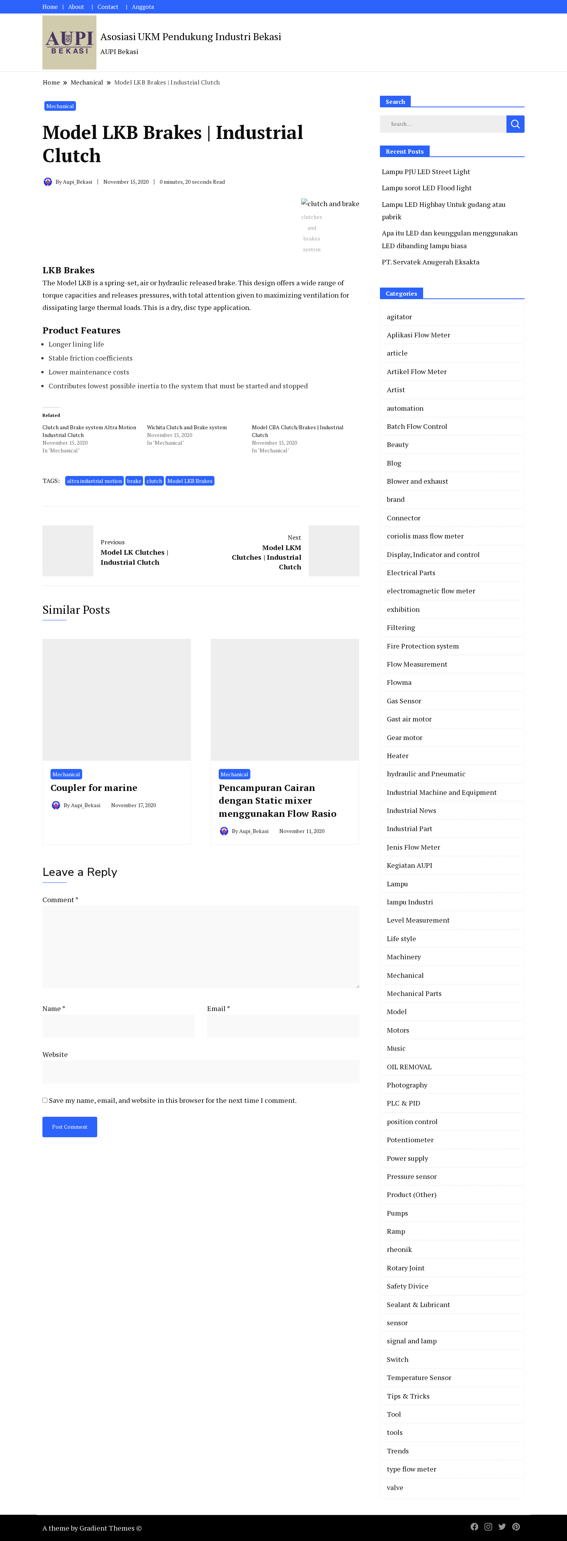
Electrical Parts (411, 572)
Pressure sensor (412, 1176)
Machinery (404, 956)
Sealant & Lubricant (418, 1304)
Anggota (143, 6)
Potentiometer (410, 1139)
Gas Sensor (404, 700)
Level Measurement (418, 920)
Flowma (399, 682)
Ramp (396, 1231)
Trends (398, 1450)
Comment (60, 899)
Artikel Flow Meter (417, 371)
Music (396, 1048)
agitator (399, 316)
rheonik (399, 1249)
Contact (108, 6)
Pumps (397, 1213)
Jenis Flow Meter (413, 847)
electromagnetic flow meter (431, 590)
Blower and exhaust (417, 481)
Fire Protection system (423, 645)
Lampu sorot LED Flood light (427, 187)
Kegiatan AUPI (409, 865)
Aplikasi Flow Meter (418, 334)
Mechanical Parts (414, 993)
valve (395, 1487)
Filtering (401, 627)
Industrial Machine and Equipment (442, 792)
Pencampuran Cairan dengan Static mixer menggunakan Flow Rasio (277, 800)
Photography (407, 1084)
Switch (397, 1359)
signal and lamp (412, 1340)
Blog (394, 462)
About (76, 6)
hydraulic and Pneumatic (426, 773)
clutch (154, 480)
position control (412, 1121)
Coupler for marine (94, 787)
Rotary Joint (406, 1267)
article (397, 352)
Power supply (407, 1158)
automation (405, 408)
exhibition (403, 609)
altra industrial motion (94, 480)
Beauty (397, 444)
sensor (397, 1322)
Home (50, 6)
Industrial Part (409, 828)
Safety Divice (408, 1285)
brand (396, 499)
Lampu (397, 883)
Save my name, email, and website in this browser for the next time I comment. (173, 1100)
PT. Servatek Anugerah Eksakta (430, 261)
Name (54, 1008)
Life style (401, 938)
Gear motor (404, 737)
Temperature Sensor (419, 1377)
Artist (396, 389)
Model (397, 1011)
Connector (403, 517)
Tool (394, 1414)
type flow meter (411, 1468)
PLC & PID (403, 1102)
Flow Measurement (417, 664)
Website (55, 1054)
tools (395, 1432)
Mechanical (60, 106)
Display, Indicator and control (433, 554)
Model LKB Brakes (190, 480)
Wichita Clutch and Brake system (187, 427)
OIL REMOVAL (409, 1066)
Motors (398, 1030)
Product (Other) (412, 1194)
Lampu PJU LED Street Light (426, 171)
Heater (397, 755)
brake (134, 480)
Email (218, 1008)
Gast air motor (409, 718)
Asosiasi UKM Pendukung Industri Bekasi (190, 36)
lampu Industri (410, 901)
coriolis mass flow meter (425, 535)
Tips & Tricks (408, 1395)
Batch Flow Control (417, 426)
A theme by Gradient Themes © (92, 1528)
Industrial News (411, 810)
